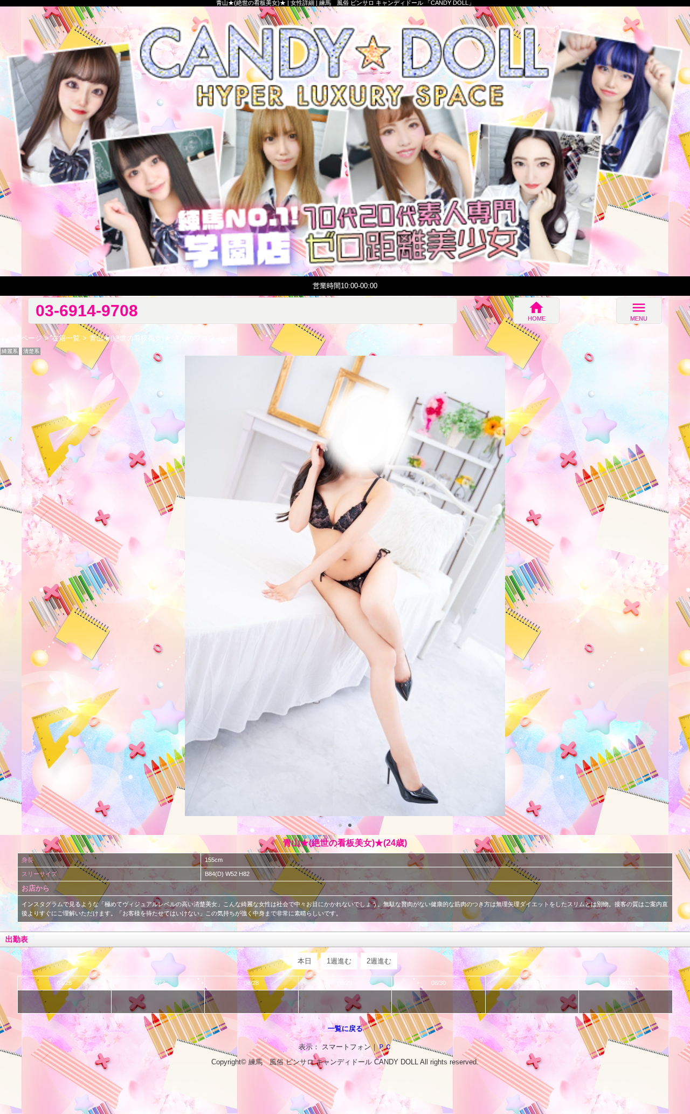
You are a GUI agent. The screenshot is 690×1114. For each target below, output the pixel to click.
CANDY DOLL (396, 1062)
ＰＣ (385, 1047)
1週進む (339, 961)
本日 (305, 961)
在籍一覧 (66, 338)
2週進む (379, 961)
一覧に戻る (345, 1028)
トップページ (21, 338)
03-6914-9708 (87, 310)
